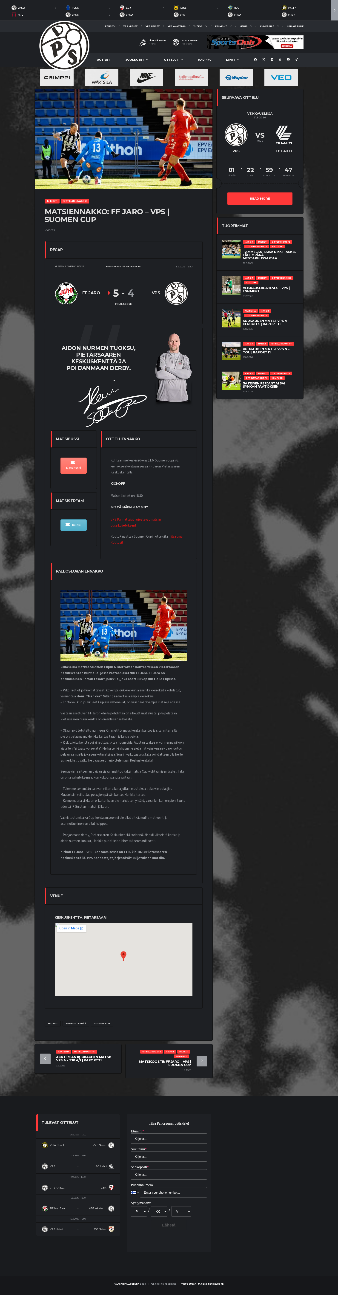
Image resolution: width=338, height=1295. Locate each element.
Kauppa (204, 59)
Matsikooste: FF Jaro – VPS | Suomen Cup (165, 1063)
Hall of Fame (295, 26)
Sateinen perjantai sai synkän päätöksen (264, 385)
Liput (230, 59)
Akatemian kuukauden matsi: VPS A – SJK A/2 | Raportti (83, 1058)
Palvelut (221, 26)
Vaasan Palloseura (127, 1284)
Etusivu (110, 26)
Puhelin (187, 44)
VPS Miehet (130, 26)
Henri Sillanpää (76, 1023)
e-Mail (152, 44)
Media (243, 26)
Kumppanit (267, 26)
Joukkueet (135, 59)
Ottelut (171, 59)
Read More (260, 198)
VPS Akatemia (177, 26)
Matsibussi (73, 468)
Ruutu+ (77, 525)
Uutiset (103, 59)
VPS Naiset (153, 26)
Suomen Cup (102, 1023)
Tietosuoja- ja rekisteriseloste (202, 1284)
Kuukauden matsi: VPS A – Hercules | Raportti (266, 322)
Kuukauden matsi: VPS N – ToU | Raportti (266, 350)
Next (334, 10)
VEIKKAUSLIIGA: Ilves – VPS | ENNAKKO (266, 289)
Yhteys (198, 26)
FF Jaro (52, 1023)
